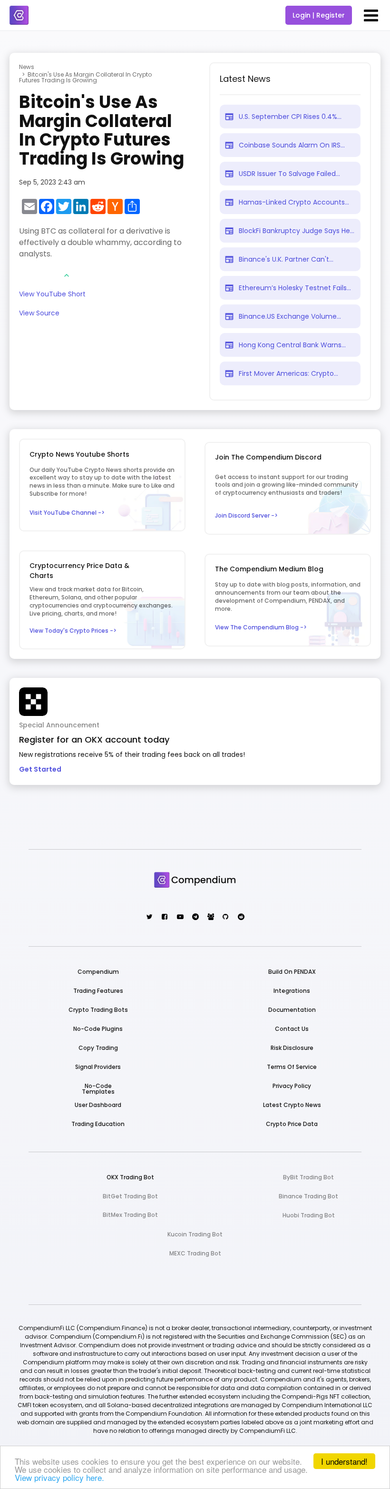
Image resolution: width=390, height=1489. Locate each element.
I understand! (344, 1461)
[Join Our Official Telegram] (195, 917)
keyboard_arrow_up (66, 275)
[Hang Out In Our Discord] (210, 917)
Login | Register (318, 15)
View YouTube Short (52, 295)
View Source (39, 314)
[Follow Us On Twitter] (149, 917)
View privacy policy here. (59, 1477)
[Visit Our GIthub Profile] (225, 917)
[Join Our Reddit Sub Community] (240, 917)
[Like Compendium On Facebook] (164, 917)
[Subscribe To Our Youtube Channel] (180, 917)
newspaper (229, 116)
